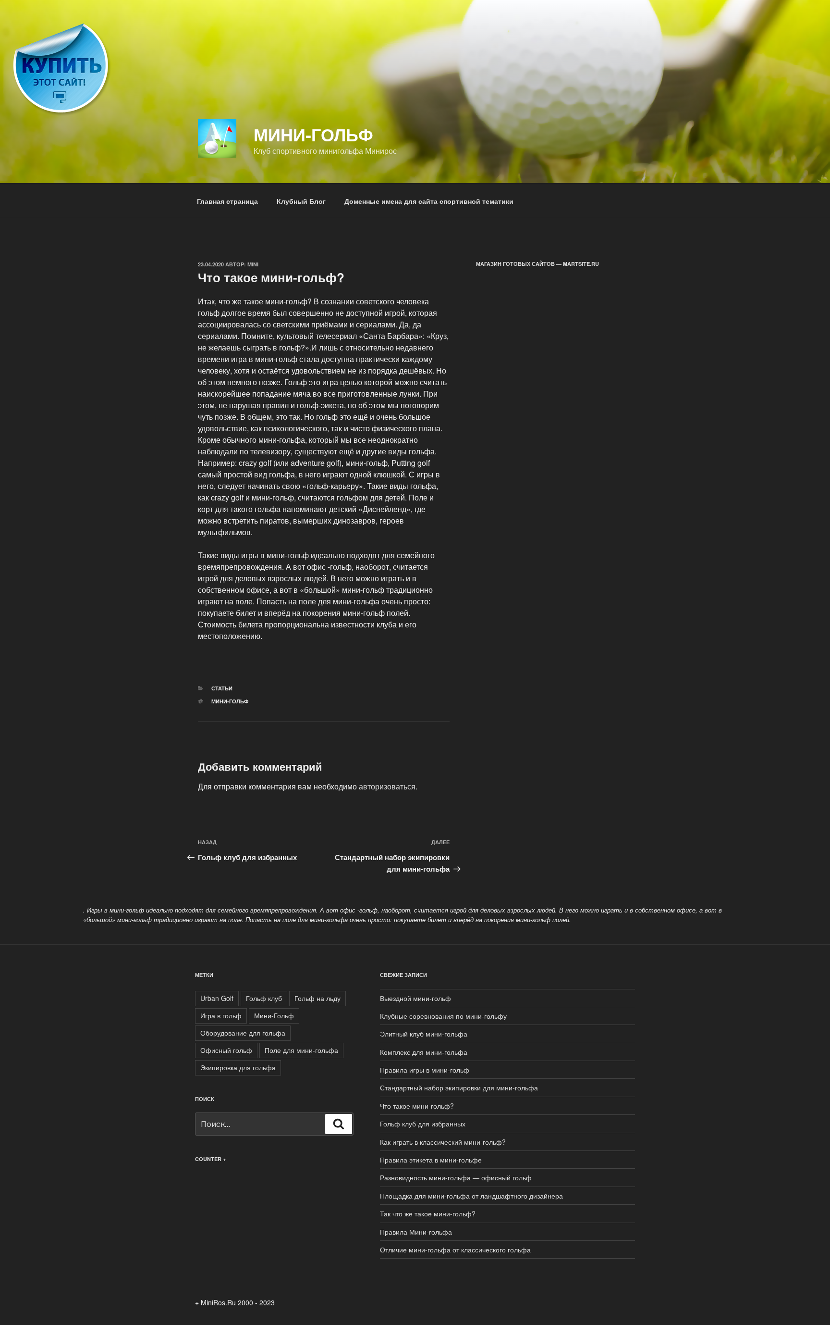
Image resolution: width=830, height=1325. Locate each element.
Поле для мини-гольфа (301, 1050)
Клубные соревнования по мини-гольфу (443, 1016)
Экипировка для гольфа (238, 1067)
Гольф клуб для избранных (422, 1123)
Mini (252, 264)
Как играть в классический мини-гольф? (443, 1142)
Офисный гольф (226, 1050)
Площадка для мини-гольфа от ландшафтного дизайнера (471, 1195)
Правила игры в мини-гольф (424, 1070)
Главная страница (227, 201)
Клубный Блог (301, 201)
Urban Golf (216, 998)
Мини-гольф (313, 134)
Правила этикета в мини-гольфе (431, 1159)
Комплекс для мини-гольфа (423, 1052)
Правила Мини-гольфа (416, 1232)
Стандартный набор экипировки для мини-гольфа (459, 1087)
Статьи (221, 688)
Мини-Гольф (229, 701)
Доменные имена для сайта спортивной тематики (428, 201)
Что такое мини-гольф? (417, 1106)
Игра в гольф (221, 1015)
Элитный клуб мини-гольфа (423, 1033)
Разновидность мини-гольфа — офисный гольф (456, 1177)
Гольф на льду (317, 998)
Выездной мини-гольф (415, 998)
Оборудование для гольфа (242, 1033)
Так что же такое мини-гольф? (428, 1213)
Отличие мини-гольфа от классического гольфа (455, 1249)
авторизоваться (387, 786)
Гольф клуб (264, 998)
